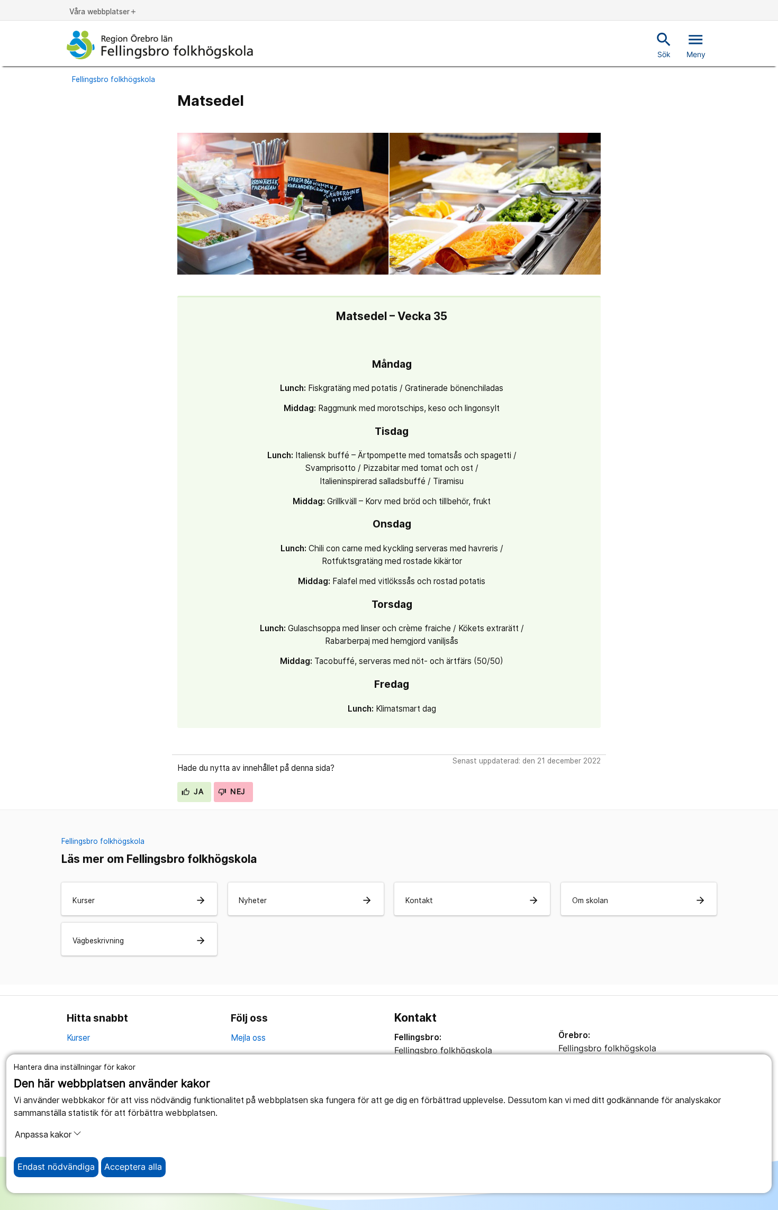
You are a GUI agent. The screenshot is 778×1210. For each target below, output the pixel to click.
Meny (695, 44)
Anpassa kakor (43, 1135)
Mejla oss (248, 1038)
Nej (237, 791)
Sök (664, 44)
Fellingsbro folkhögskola (113, 79)
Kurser (78, 1038)
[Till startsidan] (160, 45)
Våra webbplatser (103, 12)
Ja (197, 791)
